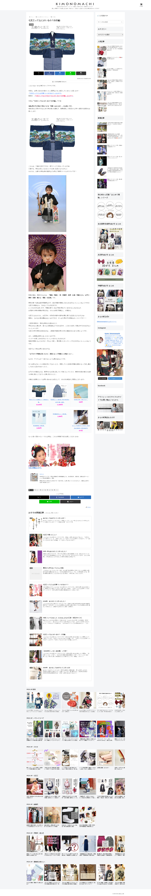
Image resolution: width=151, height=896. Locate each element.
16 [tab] (109, 430)
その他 (31, 490)
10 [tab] (114, 429)
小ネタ (56, 490)
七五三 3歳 (43, 490)
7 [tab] (109, 429)
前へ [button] (99, 425)
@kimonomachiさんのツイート (107, 321)
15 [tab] (107, 430)
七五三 (37, 490)
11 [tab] (116, 429)
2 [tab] (100, 429)
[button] (81, 73)
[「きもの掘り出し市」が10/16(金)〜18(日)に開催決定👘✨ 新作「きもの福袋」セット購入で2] (110, 362)
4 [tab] (103, 429)
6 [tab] (107, 429)
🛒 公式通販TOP (102, 15)
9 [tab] (112, 429)
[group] (34, 702)
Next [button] (121, 425)
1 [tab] (98, 429)
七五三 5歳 (50, 490)
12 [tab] (118, 429)
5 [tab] (105, 429)
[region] (110, 425)
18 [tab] (112, 430)
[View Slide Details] (103, 425)
